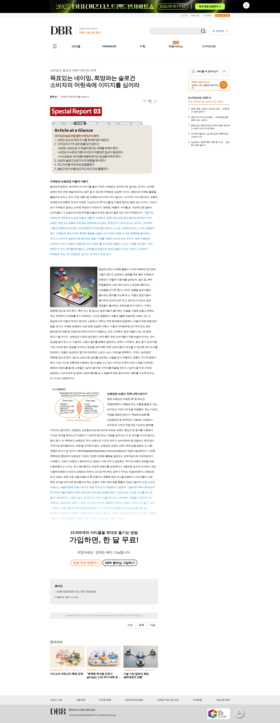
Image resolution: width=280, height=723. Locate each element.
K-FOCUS (209, 46)
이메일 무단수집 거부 (168, 700)
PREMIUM (109, 46)
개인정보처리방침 (134, 700)
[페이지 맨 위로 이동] (240, 714)
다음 (152, 625)
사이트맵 (197, 700)
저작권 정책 (105, 700)
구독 (142, 46)
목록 (141, 625)
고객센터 (207, 15)
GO (224, 71)
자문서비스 (176, 46)
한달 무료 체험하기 (86, 563)
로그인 (184, 15)
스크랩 (155, 101)
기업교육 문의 (222, 15)
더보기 (144, 101)
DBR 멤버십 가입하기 (120, 563)
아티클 (76, 46)
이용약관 (80, 700)
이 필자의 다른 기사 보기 (67, 597)
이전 (130, 625)
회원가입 (195, 15)
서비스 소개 (56, 700)
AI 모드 (220, 31)
